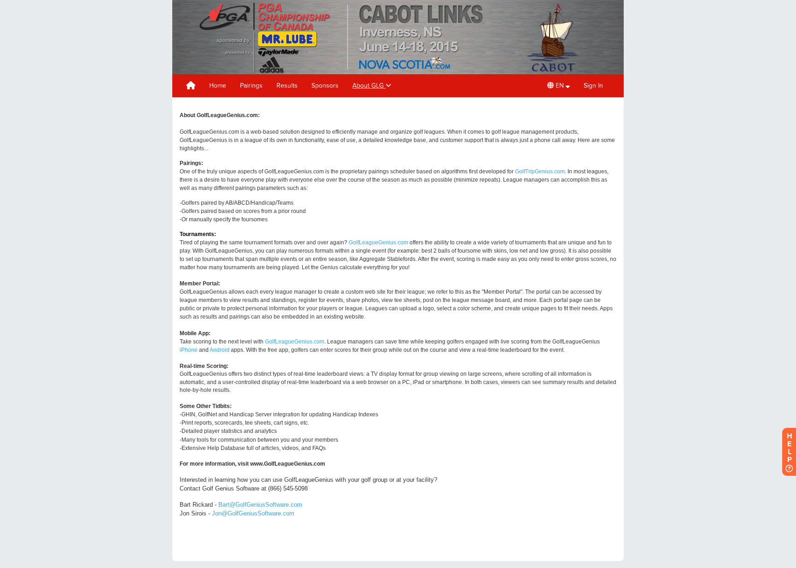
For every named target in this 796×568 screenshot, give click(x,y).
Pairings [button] (251, 85)
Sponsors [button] (325, 85)
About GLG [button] (369, 85)
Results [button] (287, 85)
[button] (558, 85)
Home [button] (217, 85)
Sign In (593, 85)
